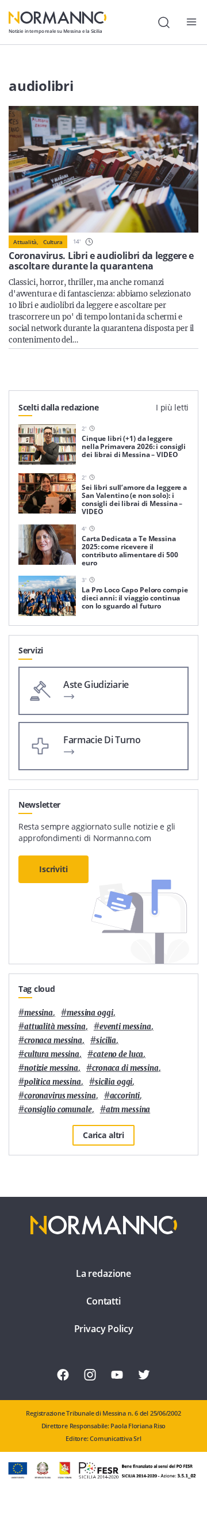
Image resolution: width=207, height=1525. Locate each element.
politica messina (52, 1082)
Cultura (53, 242)
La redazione (103, 1273)
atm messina (128, 1110)
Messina (38, 1013)
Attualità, (26, 242)
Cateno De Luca (118, 1054)
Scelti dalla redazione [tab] (58, 407)
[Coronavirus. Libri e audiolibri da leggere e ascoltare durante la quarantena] (103, 169)
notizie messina (51, 1068)
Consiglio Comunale (58, 1110)
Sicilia (106, 1040)
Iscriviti (53, 869)
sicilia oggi (113, 1082)
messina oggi (90, 1013)
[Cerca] (164, 22)
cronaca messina (53, 1040)
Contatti (103, 1301)
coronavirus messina (60, 1096)
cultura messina (51, 1054)
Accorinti (125, 1096)
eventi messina (125, 1027)
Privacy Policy (103, 1328)
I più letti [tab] (172, 407)
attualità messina (55, 1027)
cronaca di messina (125, 1068)
